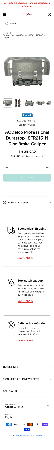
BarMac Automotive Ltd (36, 435)
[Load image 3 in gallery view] (29, 103)
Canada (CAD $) (14, 406)
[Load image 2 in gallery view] (18, 103)
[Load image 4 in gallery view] (40, 103)
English (9, 417)
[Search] (5, 23)
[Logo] (27, 14)
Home (5, 33)
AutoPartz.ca (21, 435)
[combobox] (27, 23)
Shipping (16, 156)
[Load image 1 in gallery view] (7, 103)
